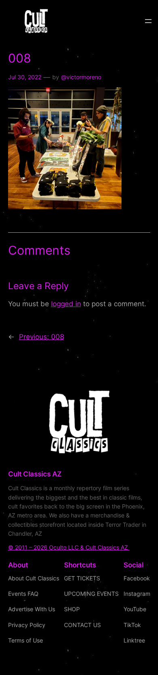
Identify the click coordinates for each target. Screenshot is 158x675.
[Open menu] (148, 21)
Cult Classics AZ (35, 474)
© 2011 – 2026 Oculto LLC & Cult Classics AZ (69, 547)
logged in (66, 304)
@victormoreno (81, 77)
